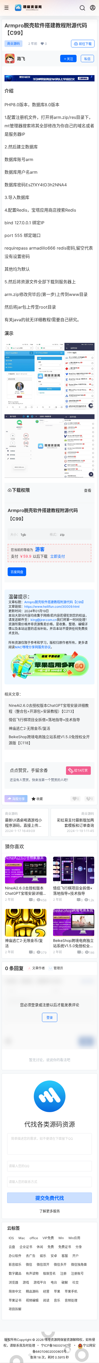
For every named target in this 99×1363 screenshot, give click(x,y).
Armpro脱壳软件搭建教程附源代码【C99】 (54, 602)
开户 (75, 1256)
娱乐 (43, 1256)
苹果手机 (71, 1291)
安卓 (54, 1256)
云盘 (12, 1247)
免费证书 (64, 1247)
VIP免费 (48, 1238)
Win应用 (74, 1238)
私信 (87, 59)
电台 (54, 1282)
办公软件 (15, 1256)
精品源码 (32, 1291)
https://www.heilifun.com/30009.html (51, 607)
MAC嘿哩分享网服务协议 (33, 647)
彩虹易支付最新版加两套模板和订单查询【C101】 (75, 825)
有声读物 (32, 1274)
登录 (49, 1018)
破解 (65, 1282)
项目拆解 (15, 1309)
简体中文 (15, 1291)
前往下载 (85, 44)
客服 (65, 1256)
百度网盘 (17, 572)
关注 (70, 59)
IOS (11, 1238)
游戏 (26, 1282)
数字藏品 (15, 1274)
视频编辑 (32, 1300)
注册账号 (77, 1274)
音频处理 (71, 1300)
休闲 (40, 1247)
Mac (21, 1238)
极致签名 (49, 1274)
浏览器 (13, 1282)
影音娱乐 (15, 1265)
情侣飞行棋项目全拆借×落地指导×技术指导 (44, 719)
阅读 (46, 1300)
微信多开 (60, 1265)
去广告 (30, 1256)
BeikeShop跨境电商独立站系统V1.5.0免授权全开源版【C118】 (73, 945)
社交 (75, 1282)
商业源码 (13, 44)
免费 (51, 1247)
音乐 (57, 1300)
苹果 (57, 1291)
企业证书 (26, 1247)
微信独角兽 (79, 1265)
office (34, 1238)
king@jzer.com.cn (44, 620)
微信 (29, 1265)
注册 (63, 1274)
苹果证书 (15, 1300)
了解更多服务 (49, 1211)
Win (61, 1238)
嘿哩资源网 (52, 1340)
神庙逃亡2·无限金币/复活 (29, 728)
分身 (79, 1247)
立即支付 (57, 556)
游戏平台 (40, 1282)
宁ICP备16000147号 (56, 1345)
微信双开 (43, 1265)
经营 (46, 1291)
